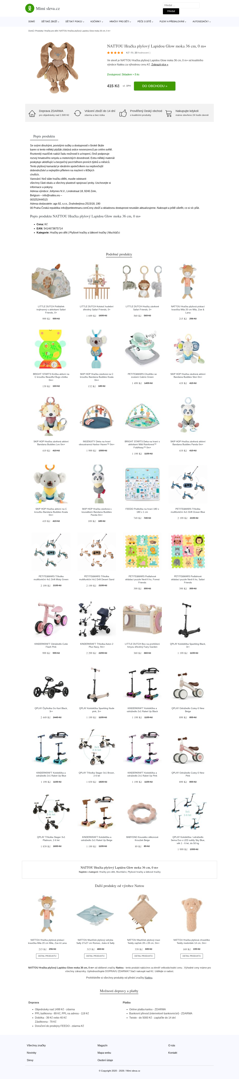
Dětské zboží (49, 21)
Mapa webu (104, 1052)
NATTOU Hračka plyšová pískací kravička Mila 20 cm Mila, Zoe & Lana (188, 309)
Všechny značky (36, 1045)
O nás (171, 1045)
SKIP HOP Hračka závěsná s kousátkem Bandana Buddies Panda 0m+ (97, 512)
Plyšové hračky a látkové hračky (144, 872)
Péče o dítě (144, 21)
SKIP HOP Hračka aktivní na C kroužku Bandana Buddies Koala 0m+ (51, 512)
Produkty (39, 31)
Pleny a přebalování (172, 21)
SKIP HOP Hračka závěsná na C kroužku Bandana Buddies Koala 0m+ (96, 377)
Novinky (31, 1052)
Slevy (30, 1060)
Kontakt (172, 1052)
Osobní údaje (105, 1060)
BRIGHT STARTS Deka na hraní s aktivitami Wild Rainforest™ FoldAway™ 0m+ (142, 444)
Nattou (121, 64)
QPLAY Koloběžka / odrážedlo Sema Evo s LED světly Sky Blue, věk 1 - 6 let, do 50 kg (188, 840)
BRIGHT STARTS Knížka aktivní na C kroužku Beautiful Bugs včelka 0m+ (51, 377)
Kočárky (96, 21)
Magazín (102, 1045)
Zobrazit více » (159, 64)
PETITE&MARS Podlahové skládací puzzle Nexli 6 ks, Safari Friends (188, 579)
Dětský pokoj (74, 21)
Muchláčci (121, 872)
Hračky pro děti (119, 21)
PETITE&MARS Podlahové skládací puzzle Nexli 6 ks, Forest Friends (142, 579)
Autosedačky (201, 21)
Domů (31, 21)
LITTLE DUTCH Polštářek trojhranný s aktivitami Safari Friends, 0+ (51, 309)
